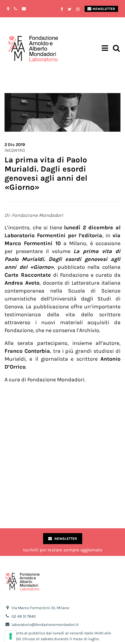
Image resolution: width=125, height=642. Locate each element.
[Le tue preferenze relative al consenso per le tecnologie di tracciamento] (10, 636)
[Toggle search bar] (116, 49)
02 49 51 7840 (24, 616)
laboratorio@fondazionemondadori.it (45, 624)
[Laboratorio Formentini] (17, 49)
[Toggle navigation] (104, 49)
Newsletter (104, 9)
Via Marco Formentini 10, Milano (40, 608)
